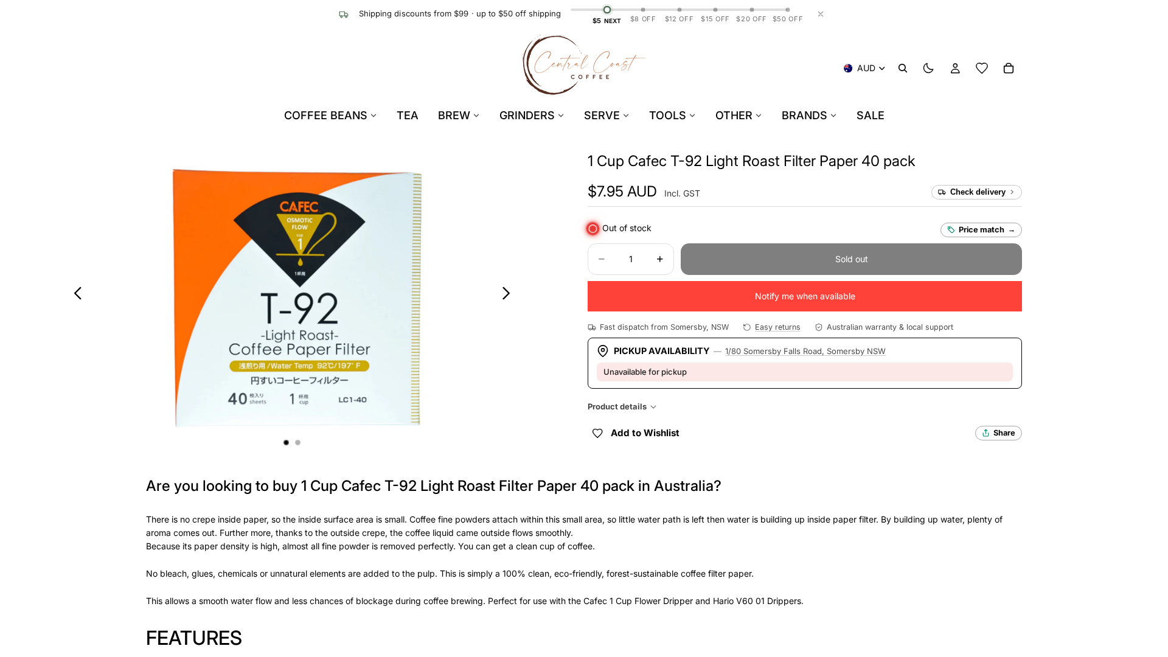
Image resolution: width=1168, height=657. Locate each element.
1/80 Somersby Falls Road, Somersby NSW (805, 351)
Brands (804, 115)
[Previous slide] (74, 295)
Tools (667, 115)
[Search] (902, 68)
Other (734, 115)
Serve (602, 115)
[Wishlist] (981, 68)
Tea (408, 115)
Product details (617, 406)
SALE (871, 115)
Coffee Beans (325, 115)
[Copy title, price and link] (929, 161)
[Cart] (1008, 68)
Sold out (851, 259)
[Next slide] (509, 295)
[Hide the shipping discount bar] (821, 14)
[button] (752, 161)
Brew (454, 115)
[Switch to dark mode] (928, 68)
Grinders (527, 115)
